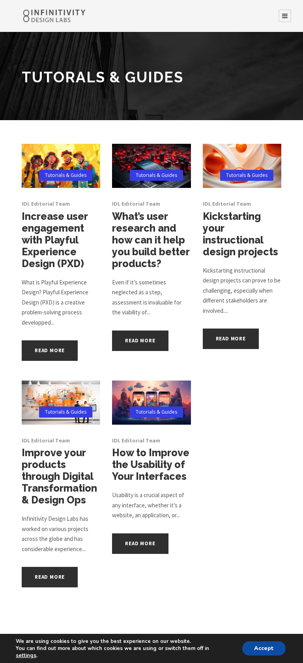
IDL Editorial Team (46, 203)
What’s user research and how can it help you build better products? (150, 239)
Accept (264, 648)
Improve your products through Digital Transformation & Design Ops (59, 476)
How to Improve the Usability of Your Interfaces (150, 464)
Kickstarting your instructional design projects (240, 234)
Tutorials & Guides (65, 175)
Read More (50, 350)
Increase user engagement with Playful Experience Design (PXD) (55, 239)
